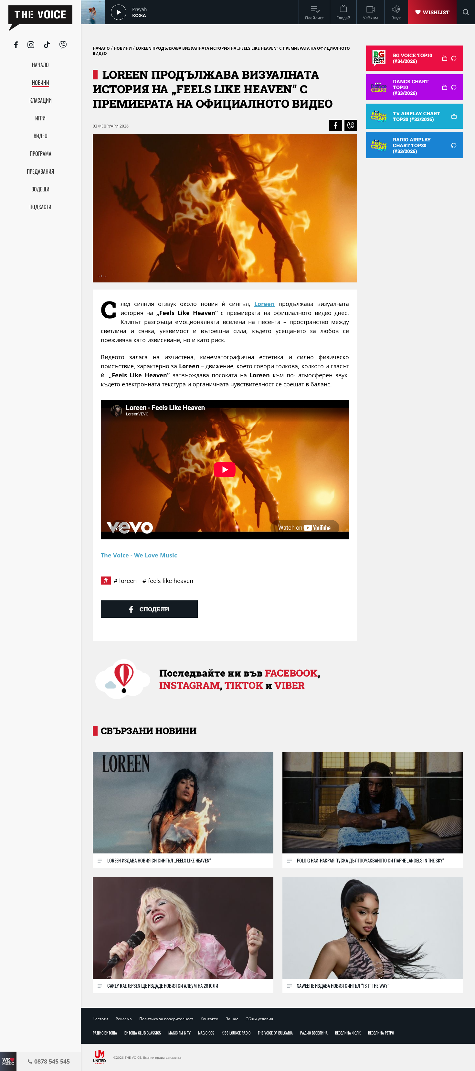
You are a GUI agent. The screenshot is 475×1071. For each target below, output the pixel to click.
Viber (289, 685)
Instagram (189, 685)
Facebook (291, 673)
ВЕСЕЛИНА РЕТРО (381, 1032)
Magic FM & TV (179, 1032)
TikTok (244, 685)
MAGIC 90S (206, 1032)
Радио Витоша (105, 1032)
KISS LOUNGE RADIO (236, 1032)
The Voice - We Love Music (139, 555)
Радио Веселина (314, 1032)
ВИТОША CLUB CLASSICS (142, 1032)
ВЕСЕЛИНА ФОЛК (348, 1032)
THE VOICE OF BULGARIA (275, 1032)
